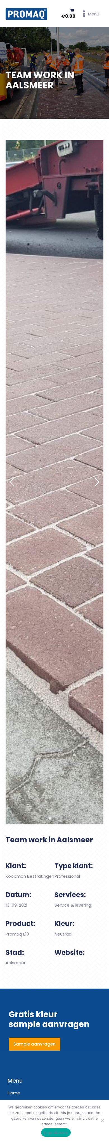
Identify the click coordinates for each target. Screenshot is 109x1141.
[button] (41, 818)
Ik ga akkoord (56, 1132)
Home (14, 1093)
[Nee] (102, 1120)
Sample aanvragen (34, 1044)
